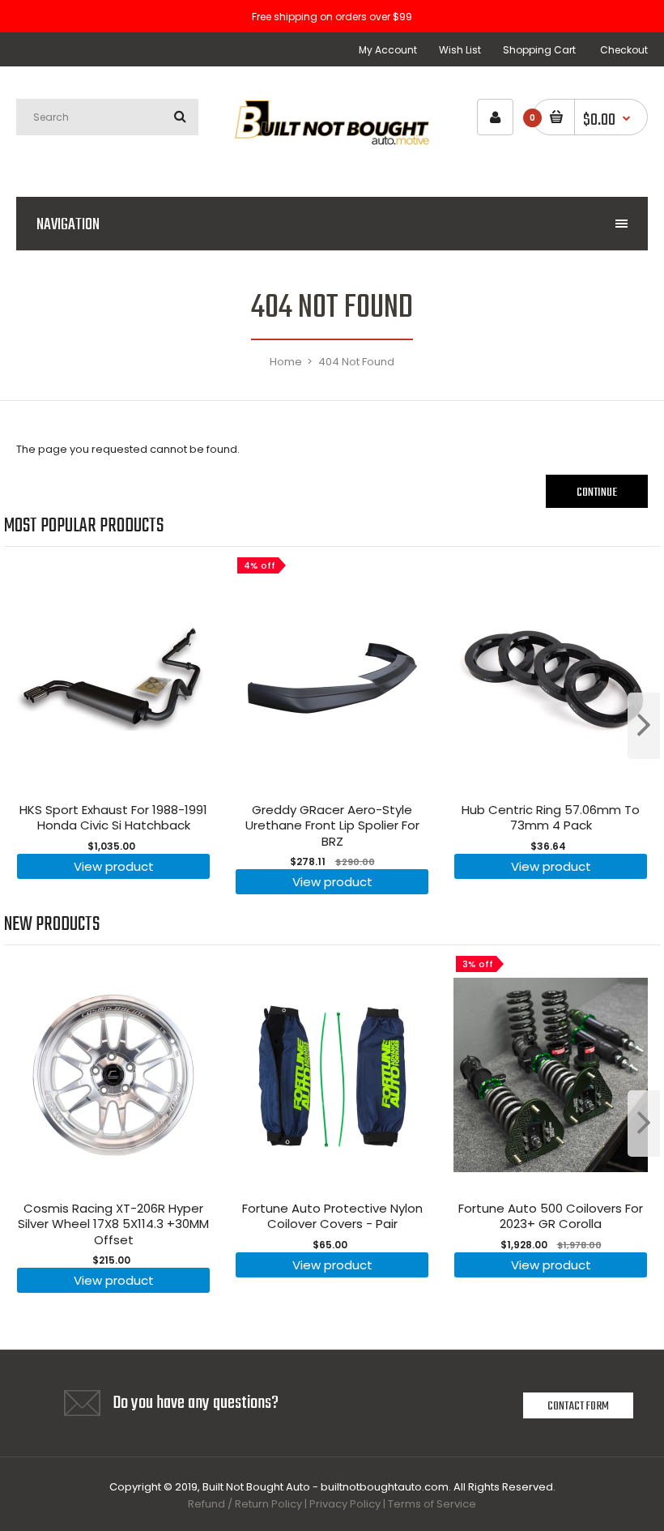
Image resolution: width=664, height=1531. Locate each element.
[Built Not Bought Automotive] (332, 156)
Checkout (624, 50)
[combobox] (107, 117)
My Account (388, 50)
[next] (644, 726)
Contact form (578, 1406)
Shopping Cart (539, 50)
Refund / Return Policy (245, 1504)
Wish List (460, 50)
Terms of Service (432, 1504)
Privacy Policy (345, 1504)
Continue (597, 492)
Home (286, 361)
